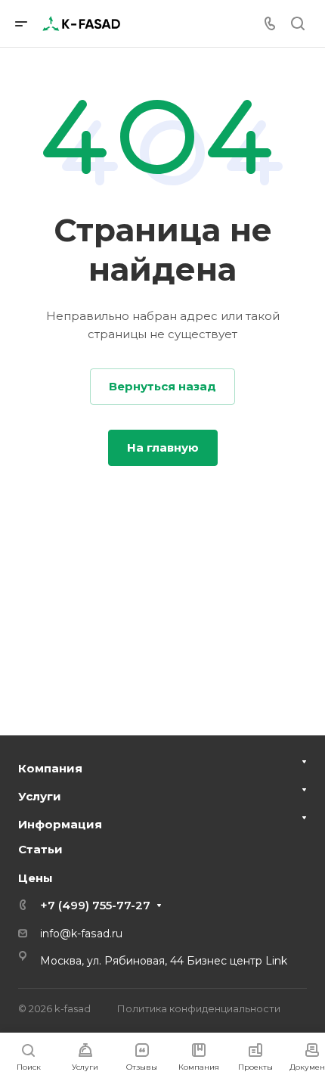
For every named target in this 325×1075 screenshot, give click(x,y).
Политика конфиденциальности (198, 1008)
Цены (35, 878)
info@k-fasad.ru (81, 933)
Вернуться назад (162, 386)
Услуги (39, 796)
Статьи (40, 849)
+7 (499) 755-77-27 (95, 905)
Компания (50, 768)
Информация (60, 824)
